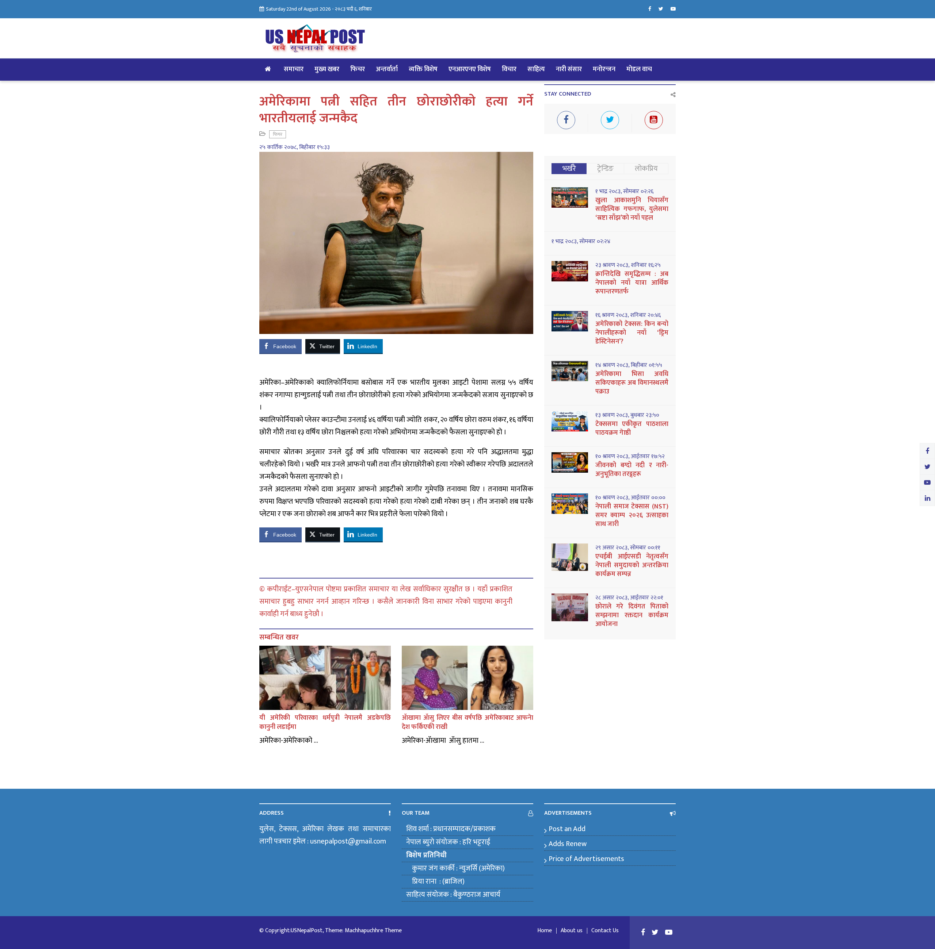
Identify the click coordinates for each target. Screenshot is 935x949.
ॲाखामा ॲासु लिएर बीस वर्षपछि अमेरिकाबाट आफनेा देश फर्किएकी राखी (467, 722)
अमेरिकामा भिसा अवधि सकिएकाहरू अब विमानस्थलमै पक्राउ (631, 383)
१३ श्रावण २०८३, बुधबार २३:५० (627, 415)
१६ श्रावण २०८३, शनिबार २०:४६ (628, 315)
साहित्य (536, 69)
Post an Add (567, 829)
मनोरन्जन (604, 69)
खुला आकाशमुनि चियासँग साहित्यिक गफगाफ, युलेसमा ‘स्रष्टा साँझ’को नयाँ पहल (631, 209)
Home (544, 931)
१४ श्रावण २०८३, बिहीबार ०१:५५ (628, 365)
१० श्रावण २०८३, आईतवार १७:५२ (630, 456)
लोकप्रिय (646, 169)
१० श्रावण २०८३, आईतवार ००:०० (630, 497)
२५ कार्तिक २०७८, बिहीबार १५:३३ (294, 147)
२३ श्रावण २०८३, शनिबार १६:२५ (628, 265)
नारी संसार (569, 69)
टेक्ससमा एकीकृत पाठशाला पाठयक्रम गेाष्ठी (631, 428)
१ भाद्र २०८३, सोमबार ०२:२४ (581, 241)
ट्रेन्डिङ (605, 169)
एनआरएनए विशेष (470, 69)
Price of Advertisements (586, 859)
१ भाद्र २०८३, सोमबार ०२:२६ (624, 191)
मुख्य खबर (326, 69)
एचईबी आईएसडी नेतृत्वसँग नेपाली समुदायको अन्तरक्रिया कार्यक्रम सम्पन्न (631, 565)
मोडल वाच (639, 69)
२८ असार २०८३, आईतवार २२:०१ (629, 597)
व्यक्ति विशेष (423, 69)
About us (572, 931)
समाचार (294, 69)
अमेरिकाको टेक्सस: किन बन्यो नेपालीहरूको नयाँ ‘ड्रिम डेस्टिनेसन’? (631, 333)
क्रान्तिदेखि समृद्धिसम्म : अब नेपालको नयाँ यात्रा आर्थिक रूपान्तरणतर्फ (631, 283)
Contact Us (605, 931)
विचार (509, 69)
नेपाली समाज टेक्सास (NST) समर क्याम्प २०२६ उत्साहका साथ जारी (631, 515)
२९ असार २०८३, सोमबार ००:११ (627, 547)
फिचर (357, 69)
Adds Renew (568, 844)
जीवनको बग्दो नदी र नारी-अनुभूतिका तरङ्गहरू (631, 470)
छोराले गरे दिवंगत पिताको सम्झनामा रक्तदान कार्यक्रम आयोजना (631, 615)
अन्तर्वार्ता (387, 69)
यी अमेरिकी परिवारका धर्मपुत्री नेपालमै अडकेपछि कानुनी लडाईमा (325, 722)
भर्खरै (569, 169)
